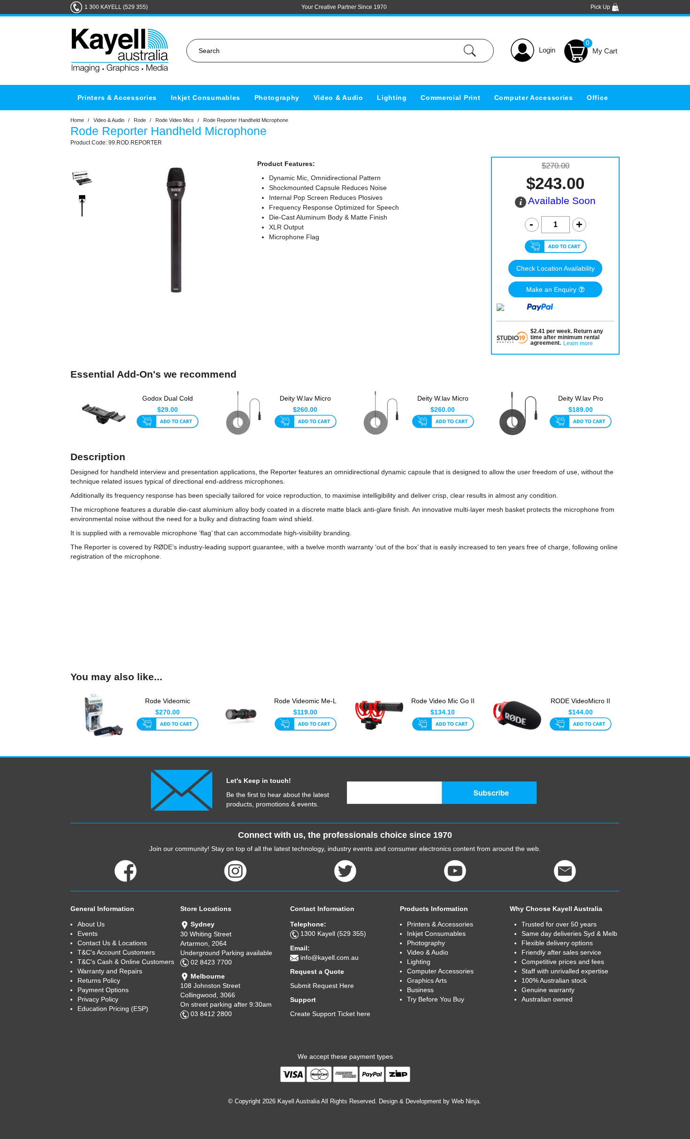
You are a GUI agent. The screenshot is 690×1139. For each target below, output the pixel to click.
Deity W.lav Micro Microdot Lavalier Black (305, 403)
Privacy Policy (97, 999)
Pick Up (601, 7)
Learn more (578, 344)
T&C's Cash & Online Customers (125, 961)
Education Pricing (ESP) (112, 1008)
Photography (277, 97)
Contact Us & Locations (112, 943)
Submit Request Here (322, 985)
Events (87, 933)
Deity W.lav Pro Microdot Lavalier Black (580, 403)
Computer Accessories (533, 97)
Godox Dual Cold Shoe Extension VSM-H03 (167, 403)
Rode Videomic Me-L (305, 701)
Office (597, 97)
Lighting (392, 97)
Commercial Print (450, 97)
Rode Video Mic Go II (443, 701)
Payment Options (103, 990)
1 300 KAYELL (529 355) (116, 7)
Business (420, 990)
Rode (140, 120)
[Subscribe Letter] (181, 789)
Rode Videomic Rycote (167, 705)
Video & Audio (338, 97)
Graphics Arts (427, 980)
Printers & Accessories (117, 97)
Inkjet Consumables (206, 97)
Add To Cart (167, 422)
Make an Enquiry (551, 289)
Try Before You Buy (435, 999)
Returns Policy (98, 980)
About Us (91, 924)
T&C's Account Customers (116, 952)
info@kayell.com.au (329, 957)
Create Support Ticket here (330, 1014)
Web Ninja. (466, 1101)
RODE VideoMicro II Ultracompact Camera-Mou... (580, 706)
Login (547, 50)
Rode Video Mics (174, 120)
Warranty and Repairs (109, 971)
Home (77, 120)
